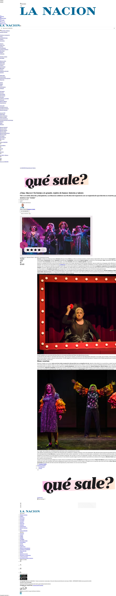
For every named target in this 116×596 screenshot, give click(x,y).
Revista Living (3, 131)
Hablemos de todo (4, 71)
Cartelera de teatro (4, 108)
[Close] (20, 503)
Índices (1, 52)
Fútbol (1, 82)
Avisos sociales (3, 117)
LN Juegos (2, 91)
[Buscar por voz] (114, 28)
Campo (1, 46)
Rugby (1, 84)
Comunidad (2, 67)
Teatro (34, 168)
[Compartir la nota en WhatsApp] (22, 261)
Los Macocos (42, 467)
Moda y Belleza (3, 101)
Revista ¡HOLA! (3, 129)
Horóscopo (2, 95)
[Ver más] (38, 470)
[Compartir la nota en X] (22, 264)
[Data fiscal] (21, 593)
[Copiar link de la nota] (20, 262)
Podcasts (2, 100)
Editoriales (2, 75)
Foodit (2, 20)
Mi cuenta (3, 23)
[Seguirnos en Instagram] (20, 569)
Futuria (1, 43)
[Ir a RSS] (20, 572)
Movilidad (2, 51)
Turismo (2, 92)
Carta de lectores (4, 118)
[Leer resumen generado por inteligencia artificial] (20, 259)
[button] (58, 93)
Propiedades (3, 48)
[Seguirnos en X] (20, 565)
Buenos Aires (3, 61)
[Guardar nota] (22, 259)
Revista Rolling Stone (5, 133)
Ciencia (1, 69)
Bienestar (2, 68)
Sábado (1, 121)
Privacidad (40, 585)
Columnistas (3, 77)
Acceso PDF (2, 113)
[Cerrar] (20, 26)
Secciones (3, 18)
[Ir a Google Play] (23, 576)
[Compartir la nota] (20, 261)
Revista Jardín (3, 134)
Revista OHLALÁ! (3, 127)
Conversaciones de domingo (6, 120)
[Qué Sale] (58, 191)
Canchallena (3, 87)
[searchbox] (57, 28)
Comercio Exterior (4, 49)
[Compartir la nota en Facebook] (20, 264)
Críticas (40, 468)
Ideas (1, 123)
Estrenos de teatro (41, 465)
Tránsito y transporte (5, 35)
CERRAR (1, 0)
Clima (1, 36)
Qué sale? (2, 105)
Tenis (1, 85)
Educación (2, 64)
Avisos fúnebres (3, 116)
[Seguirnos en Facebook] (20, 561)
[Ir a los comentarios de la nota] (23, 259)
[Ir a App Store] (23, 579)
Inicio (2, 16)
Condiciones (35, 585)
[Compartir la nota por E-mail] (23, 264)
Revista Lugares (3, 130)
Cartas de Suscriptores (5, 78)
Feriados (2, 97)
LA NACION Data (3, 38)
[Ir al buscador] (21, 6)
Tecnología (2, 94)
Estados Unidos (3, 56)
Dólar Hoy (2, 45)
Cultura (1, 65)
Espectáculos (29, 168)
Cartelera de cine (4, 107)
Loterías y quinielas (4, 98)
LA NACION (23, 168)
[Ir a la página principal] (58, 14)
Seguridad (2, 62)
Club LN (3, 22)
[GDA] (23, 589)
